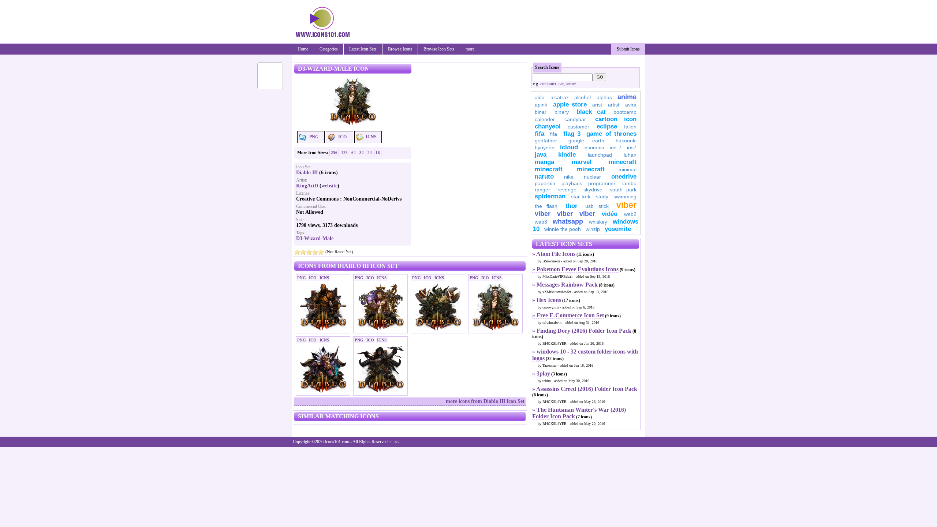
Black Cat (591, 111)
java (540, 154)
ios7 (632, 147)
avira (631, 105)
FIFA (539, 133)
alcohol (582, 97)
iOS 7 (615, 147)
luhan (630, 155)
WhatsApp (568, 221)
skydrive (592, 190)
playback (571, 183)
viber (626, 205)
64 (353, 152)
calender (545, 119)
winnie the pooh (562, 229)
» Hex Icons (546, 300)
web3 (541, 222)
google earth (586, 140)
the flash (546, 206)
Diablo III (307, 172)
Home (303, 49)
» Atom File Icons (553, 254)
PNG (313, 136)
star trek (581, 196)
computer (548, 83)
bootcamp (625, 112)
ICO (342, 136)
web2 (630, 214)
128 (344, 152)
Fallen (630, 127)
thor (571, 205)
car (561, 83)
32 (361, 152)
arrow (571, 83)
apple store (570, 104)
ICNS (371, 136)
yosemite (618, 228)
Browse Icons (400, 49)
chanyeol (548, 126)
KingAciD (307, 185)
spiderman (550, 196)
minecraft (623, 161)
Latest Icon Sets (363, 49)
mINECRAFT (549, 169)
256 (334, 152)
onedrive (624, 176)
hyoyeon (545, 147)
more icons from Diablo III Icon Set (485, 401)
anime (627, 97)
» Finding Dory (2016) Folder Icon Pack (581, 331)
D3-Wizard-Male (314, 238)
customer (578, 127)
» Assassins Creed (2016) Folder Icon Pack (584, 389)
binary (562, 112)
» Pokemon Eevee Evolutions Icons (575, 269)
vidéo (609, 213)
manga (544, 161)
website (329, 185)
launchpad (600, 155)
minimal (628, 169)
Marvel (581, 161)
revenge (566, 190)
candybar (575, 119)
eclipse (607, 126)
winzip (593, 229)
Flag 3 (572, 133)
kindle (567, 154)
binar (540, 112)
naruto (544, 176)
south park (623, 190)
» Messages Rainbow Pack (565, 284)
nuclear (592, 177)
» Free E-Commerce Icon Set (568, 315)
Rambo (629, 183)
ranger (542, 190)
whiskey (598, 222)
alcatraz (559, 97)
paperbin (545, 183)
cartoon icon (616, 119)
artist (613, 105)
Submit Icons (628, 49)
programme (601, 183)
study (602, 196)
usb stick (596, 206)
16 (378, 152)
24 (369, 152)
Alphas (604, 97)
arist (597, 105)
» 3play (541, 373)
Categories (329, 49)
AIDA (540, 97)
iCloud (569, 147)
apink (541, 105)
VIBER (542, 213)
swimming (625, 196)
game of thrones (611, 133)
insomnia (593, 147)
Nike (569, 177)
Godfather (546, 140)
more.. (471, 49)
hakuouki (626, 140)
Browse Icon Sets (438, 49)
